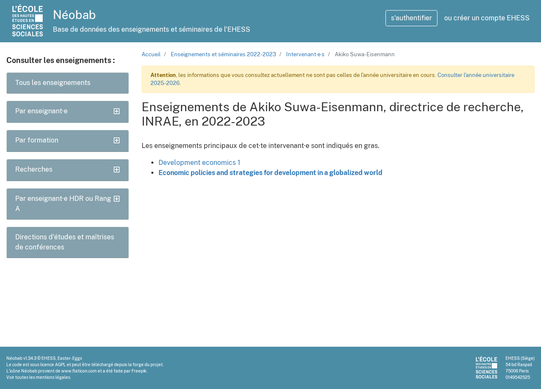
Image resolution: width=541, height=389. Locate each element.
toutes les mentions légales (42, 377)
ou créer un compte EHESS (487, 18)
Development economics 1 (199, 163)
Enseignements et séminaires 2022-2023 (223, 54)
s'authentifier (411, 18)
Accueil (151, 54)
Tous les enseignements (52, 83)
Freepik (139, 370)
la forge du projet (145, 364)
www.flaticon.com (79, 370)
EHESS (48, 358)
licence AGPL (53, 364)
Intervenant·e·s (305, 54)
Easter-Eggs (69, 358)
